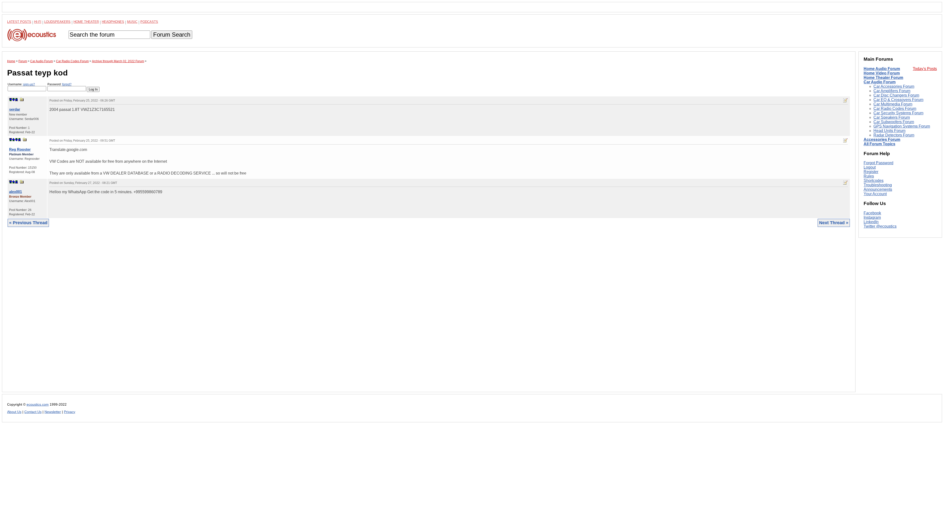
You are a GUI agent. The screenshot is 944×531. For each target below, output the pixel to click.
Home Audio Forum (882, 69)
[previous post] (13, 139)
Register (871, 172)
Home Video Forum (882, 73)
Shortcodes (874, 180)
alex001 (15, 192)
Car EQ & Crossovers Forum (898, 100)
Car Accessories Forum (893, 86)
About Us (14, 412)
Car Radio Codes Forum (894, 108)
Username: (21, 84)
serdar (14, 109)
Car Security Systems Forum (898, 113)
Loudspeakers (57, 22)
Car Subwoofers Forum (893, 122)
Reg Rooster (20, 149)
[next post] (13, 99)
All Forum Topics (879, 144)
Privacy (69, 412)
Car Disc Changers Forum (896, 95)
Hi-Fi (37, 22)
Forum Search (171, 34)
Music (132, 22)
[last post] (16, 99)
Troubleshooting (878, 185)
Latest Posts (19, 22)
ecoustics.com (38, 404)
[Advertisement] (154, 313)
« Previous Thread (28, 222)
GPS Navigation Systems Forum (901, 126)
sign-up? (29, 84)
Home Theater (86, 22)
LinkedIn (871, 222)
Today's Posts (925, 69)
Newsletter (52, 412)
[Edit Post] (845, 100)
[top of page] (10, 99)
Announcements (878, 189)
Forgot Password (878, 163)
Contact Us (33, 412)
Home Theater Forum (883, 77)
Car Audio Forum (880, 82)
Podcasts (149, 22)
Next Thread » (833, 222)
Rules (869, 176)
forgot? (67, 84)
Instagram (872, 217)
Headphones (113, 22)
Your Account (875, 194)
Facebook (872, 213)
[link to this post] (21, 99)
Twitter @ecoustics (880, 226)
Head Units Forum (889, 131)
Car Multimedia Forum (892, 104)
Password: (59, 84)
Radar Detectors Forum (893, 135)
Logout (870, 167)
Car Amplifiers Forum (891, 91)
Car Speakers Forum (891, 117)
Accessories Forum (882, 139)
